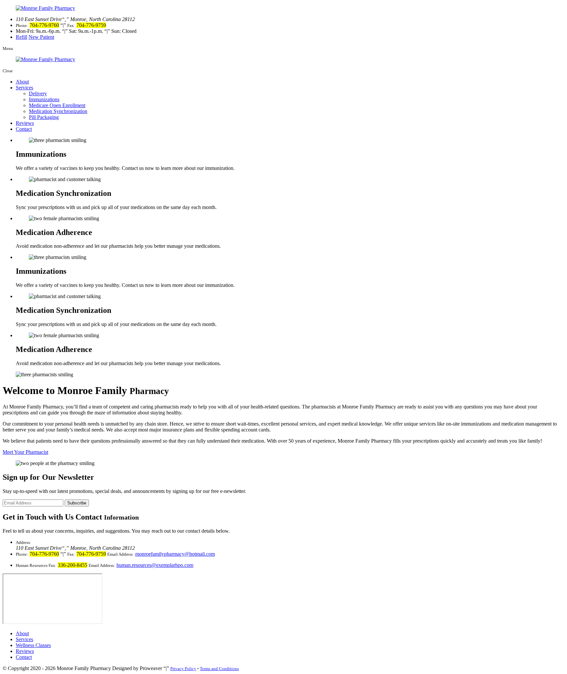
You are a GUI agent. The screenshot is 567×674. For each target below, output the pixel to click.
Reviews (25, 123)
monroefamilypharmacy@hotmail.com (175, 554)
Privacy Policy (183, 668)
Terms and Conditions (219, 668)
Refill (21, 37)
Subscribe (76, 502)
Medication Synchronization (58, 111)
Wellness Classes (33, 645)
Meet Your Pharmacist (25, 452)
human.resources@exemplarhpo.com (154, 565)
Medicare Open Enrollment (57, 105)
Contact (24, 129)
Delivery (38, 93)
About (22, 81)
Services (24, 87)
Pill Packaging (44, 117)
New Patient (41, 37)
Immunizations (44, 99)
